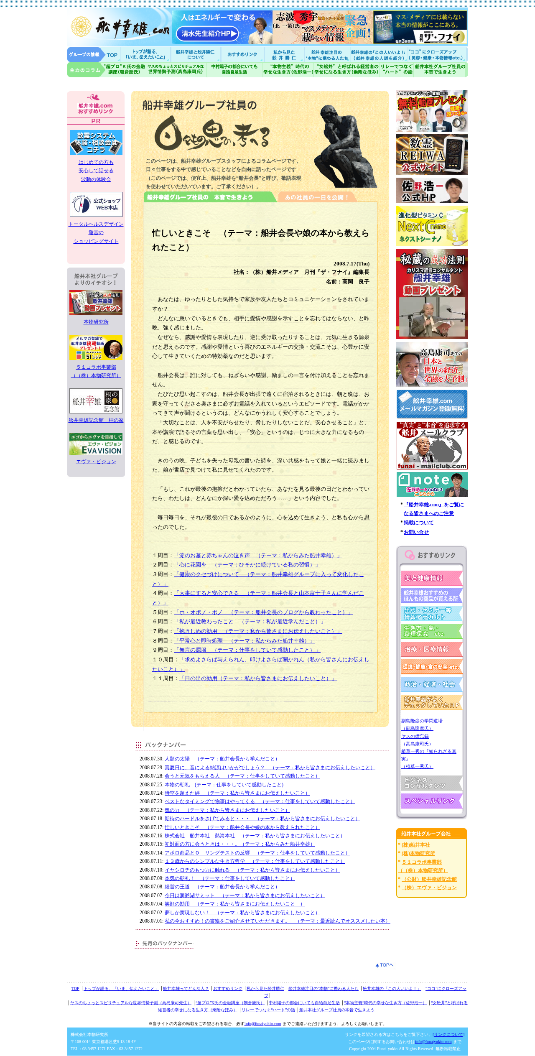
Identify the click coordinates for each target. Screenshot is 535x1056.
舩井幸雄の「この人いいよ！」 (392, 988)
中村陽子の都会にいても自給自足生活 (234, 69)
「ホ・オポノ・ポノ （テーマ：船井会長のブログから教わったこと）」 (263, 612)
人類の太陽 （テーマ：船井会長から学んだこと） (222, 759)
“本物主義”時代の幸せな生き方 (287, 69)
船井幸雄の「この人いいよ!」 (378, 54)
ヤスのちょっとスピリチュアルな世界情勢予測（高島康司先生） (130, 1002)
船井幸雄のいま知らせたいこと (146, 54)
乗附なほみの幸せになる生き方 (346, 69)
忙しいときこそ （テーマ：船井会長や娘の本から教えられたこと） (242, 827)
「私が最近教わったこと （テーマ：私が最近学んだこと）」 (250, 621)
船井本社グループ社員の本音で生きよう (336, 1010)
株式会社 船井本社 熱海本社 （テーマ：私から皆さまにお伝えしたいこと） (255, 836)
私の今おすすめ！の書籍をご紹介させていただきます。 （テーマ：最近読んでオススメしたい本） (277, 921)
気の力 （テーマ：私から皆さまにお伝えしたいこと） (227, 810)
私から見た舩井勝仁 (284, 54)
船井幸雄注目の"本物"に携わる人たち (326, 54)
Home (94, 54)
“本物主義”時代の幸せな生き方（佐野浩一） (385, 1002)
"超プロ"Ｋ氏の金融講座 (106, 69)
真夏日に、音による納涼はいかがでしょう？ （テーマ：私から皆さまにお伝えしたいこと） (270, 767)
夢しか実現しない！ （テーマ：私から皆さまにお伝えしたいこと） (242, 913)
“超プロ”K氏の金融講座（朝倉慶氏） (230, 1002)
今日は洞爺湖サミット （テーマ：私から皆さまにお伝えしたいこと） (245, 895)
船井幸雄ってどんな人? (196, 54)
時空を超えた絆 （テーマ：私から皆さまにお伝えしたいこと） (237, 793)
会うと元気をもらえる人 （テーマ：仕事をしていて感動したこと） (242, 776)
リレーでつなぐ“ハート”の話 (268, 1010)
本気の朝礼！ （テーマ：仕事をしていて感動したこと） (230, 878)
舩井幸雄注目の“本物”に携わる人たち (323, 988)
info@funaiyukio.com (263, 1023)
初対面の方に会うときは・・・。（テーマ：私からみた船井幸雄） (240, 844)
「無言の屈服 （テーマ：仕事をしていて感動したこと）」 (247, 650)
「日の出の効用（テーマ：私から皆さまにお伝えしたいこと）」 (258, 678)
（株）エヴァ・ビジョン (429, 887)
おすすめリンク (243, 54)
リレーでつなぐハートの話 (396, 69)
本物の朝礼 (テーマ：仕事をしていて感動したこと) (224, 785)
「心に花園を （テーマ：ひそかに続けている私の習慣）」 (247, 564)
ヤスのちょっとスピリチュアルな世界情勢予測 (176, 69)
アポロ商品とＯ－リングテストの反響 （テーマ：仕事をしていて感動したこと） (257, 853)
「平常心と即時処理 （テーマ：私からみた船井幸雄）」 (244, 641)
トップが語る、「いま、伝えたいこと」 (121, 988)
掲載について (419, 522)
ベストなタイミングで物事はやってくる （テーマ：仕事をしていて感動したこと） (260, 801)
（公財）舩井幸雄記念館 (429, 879)
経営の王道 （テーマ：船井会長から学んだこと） (222, 887)
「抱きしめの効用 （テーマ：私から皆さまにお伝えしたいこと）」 (258, 631)
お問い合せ (416, 532)
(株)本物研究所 (418, 853)
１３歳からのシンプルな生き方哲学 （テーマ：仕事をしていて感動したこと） (255, 861)
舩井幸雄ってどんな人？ (186, 988)
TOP (75, 988)
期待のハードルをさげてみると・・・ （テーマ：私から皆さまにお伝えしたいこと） (262, 818)
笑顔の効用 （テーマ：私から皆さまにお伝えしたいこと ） (235, 904)
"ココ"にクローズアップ (438, 54)
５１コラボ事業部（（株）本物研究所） (96, 371)
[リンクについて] (448, 1034)
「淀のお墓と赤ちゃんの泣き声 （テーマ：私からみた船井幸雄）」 (258, 555)
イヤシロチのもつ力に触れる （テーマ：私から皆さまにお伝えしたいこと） (252, 870)
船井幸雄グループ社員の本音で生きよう (440, 69)
